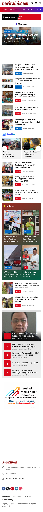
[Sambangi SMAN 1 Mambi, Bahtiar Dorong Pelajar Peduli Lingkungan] (7, 124)
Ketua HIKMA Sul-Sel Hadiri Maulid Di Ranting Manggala (24, 345)
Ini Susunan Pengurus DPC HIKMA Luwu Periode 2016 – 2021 (25, 354)
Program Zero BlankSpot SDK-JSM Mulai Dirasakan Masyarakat (27, 80)
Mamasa (18, 100)
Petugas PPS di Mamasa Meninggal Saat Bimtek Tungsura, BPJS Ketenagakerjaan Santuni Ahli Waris (27, 181)
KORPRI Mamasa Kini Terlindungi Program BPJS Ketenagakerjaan (25, 165)
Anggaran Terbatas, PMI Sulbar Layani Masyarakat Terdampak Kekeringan (8, 154)
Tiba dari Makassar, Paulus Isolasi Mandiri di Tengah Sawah (26, 299)
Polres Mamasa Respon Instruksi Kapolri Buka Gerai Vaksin (26, 192)
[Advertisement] (21, 54)
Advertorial (7, 31)
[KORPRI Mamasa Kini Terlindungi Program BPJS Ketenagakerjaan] (7, 167)
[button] (32, 3)
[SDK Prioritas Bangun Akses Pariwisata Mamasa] (7, 110)
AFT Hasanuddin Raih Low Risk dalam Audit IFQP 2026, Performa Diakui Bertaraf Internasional (12, 274)
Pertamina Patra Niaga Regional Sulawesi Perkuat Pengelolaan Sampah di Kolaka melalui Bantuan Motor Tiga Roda (11, 239)
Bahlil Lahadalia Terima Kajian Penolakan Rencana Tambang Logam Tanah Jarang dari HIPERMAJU (32, 154)
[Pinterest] (12, 488)
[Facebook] (4, 488)
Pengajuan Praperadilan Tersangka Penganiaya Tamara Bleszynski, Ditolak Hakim (25, 371)
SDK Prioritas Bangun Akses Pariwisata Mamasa (26, 108)
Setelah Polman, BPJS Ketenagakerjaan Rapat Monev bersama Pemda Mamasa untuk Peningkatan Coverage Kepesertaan (27, 96)
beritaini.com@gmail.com (15, 478)
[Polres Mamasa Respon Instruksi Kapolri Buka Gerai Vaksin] (7, 195)
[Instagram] (20, 488)
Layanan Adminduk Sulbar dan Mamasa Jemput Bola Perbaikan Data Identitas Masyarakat (21, 36)
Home (26, 267)
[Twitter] (8, 488)
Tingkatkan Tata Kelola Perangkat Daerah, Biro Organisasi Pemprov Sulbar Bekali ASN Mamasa (26, 68)
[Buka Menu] (36, 3)
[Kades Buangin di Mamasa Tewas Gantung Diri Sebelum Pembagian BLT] (7, 288)
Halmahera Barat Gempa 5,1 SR (25, 363)
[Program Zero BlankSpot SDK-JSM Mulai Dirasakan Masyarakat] (7, 83)
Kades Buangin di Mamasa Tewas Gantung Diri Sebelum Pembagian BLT (27, 285)
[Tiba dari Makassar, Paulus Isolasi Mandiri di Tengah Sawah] (7, 302)
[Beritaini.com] (15, 3)
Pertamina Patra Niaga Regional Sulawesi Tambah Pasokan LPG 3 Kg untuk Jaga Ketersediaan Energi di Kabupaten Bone (30, 239)
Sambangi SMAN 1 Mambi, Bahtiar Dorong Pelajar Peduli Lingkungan (27, 122)
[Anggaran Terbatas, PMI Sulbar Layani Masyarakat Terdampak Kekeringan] (11, 144)
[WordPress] (16, 488)
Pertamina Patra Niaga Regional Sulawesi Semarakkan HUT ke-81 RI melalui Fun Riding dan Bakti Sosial (30, 274)
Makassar (27, 147)
